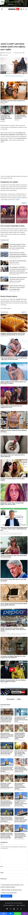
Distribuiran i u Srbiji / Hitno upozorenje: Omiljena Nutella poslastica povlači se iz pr (7, 785)
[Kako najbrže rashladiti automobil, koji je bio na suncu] (4, 262)
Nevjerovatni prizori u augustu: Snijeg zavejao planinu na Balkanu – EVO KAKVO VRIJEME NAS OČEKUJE (18, 254)
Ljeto (19, 699)
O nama (17, 905)
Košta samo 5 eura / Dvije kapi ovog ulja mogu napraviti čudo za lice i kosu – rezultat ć (21, 753)
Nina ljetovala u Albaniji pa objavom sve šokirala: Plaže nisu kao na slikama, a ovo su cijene (18, 279)
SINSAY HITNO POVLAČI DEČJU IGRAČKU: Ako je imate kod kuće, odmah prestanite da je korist (6, 719)
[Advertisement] (14, 26)
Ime (2, 866)
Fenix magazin (16, 199)
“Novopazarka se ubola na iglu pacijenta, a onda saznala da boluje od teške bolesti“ (21, 719)
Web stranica (4, 878)
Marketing (22, 905)
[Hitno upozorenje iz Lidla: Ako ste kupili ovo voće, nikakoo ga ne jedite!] (7, 745)
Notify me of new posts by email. (9, 892)
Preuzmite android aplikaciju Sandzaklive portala (14, 687)
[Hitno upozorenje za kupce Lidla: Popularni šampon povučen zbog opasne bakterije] (21, 828)
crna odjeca (11, 699)
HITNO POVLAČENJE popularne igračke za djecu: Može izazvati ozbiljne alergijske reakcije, (20, 736)
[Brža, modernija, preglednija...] (14, 691)
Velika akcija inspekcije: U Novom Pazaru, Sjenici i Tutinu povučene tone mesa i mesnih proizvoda (17, 246)
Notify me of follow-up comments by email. (12, 889)
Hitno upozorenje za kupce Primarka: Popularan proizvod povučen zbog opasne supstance (20, 786)
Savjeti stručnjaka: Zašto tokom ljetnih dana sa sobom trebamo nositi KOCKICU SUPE (17, 287)
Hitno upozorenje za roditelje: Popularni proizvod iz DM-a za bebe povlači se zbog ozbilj (21, 819)
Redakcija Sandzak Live (6, 52)
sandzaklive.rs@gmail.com (9, 905)
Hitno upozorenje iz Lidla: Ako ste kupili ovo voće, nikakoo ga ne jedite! (7, 752)
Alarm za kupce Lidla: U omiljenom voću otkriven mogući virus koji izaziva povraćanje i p (7, 819)
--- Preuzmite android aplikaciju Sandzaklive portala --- (14, 75)
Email (2, 872)
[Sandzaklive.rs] (13, 9)
